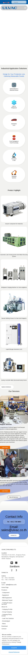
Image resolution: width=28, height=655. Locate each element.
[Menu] (25, 7)
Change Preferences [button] (14, 652)
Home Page (5, 587)
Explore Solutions (6, 387)
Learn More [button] (5, 447)
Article (4, 616)
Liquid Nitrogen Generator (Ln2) (14, 349)
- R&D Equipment (7, 597)
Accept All (14, 647)
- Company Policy (7, 614)
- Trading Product (7, 603)
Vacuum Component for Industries (14, 224)
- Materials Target (7, 600)
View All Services (13, 497)
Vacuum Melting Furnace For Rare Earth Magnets (14, 318)
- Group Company (7, 612)
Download (5, 626)
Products (4, 590)
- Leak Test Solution (8, 618)
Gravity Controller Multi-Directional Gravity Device (14, 380)
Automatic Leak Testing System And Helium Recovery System (14, 255)
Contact (4, 628)
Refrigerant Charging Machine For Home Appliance (14, 287)
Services (4, 604)
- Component (5, 592)
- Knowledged (6, 621)
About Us (4, 607)
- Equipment (5, 595)
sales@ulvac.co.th (11, 584)
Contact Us (14, 535)
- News (4, 623)
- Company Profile (7, 609)
